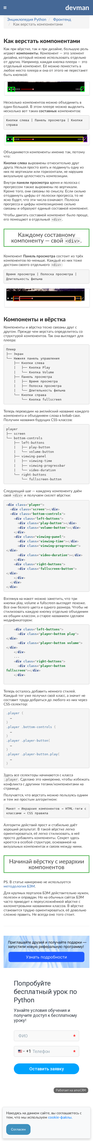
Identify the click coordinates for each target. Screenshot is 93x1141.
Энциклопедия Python (26, 19)
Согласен (18, 1129)
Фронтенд (62, 19)
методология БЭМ (19, 886)
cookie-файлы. (60, 1117)
